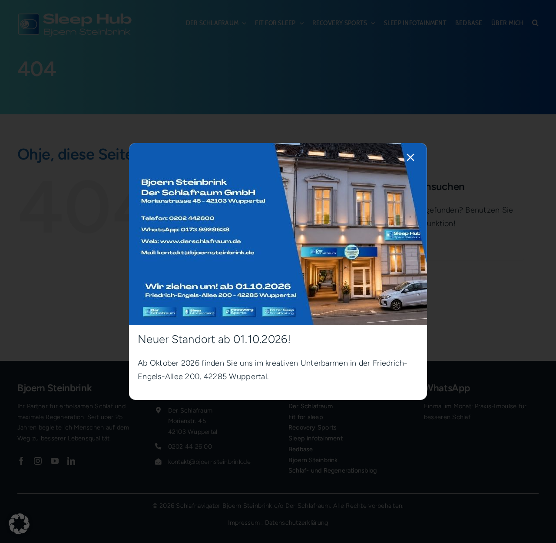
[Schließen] (410, 157)
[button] (19, 524)
